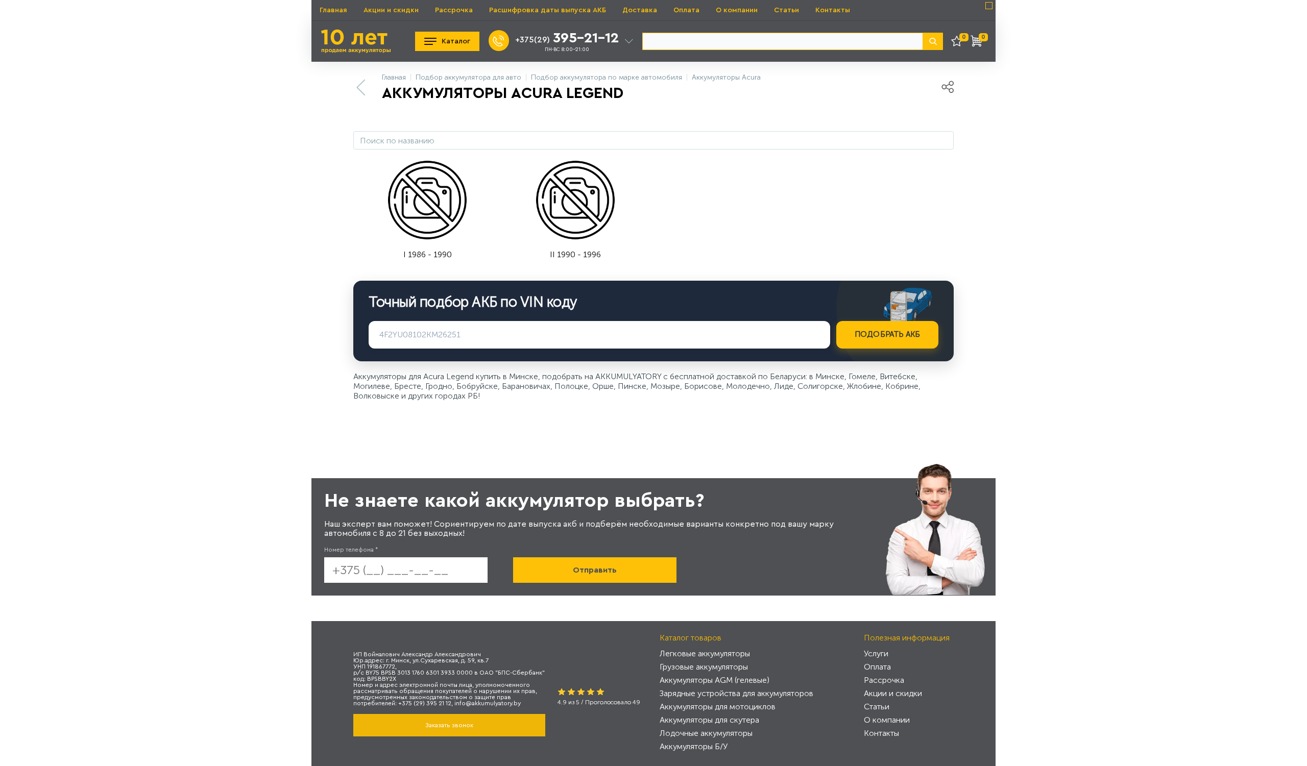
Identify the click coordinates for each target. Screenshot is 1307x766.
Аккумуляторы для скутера (709, 720)
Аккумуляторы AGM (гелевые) (714, 680)
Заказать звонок (449, 725)
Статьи (786, 10)
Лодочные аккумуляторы (706, 733)
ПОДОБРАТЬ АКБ (888, 334)
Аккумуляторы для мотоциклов (718, 706)
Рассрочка (454, 10)
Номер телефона (351, 550)
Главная (333, 10)
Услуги (876, 653)
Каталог (456, 41)
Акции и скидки (391, 10)
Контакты (832, 10)
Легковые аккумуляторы (705, 653)
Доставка (639, 10)
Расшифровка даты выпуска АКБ (547, 10)
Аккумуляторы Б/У (694, 746)
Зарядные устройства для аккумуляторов (736, 693)
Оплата (686, 10)
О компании (737, 10)
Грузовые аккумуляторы (704, 667)
